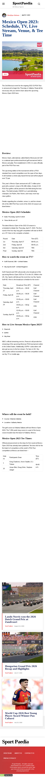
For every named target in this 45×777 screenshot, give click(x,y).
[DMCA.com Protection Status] (6, 776)
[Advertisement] (22, 123)
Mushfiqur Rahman (13, 15)
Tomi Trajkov (9, 626)
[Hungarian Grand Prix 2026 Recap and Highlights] (22, 647)
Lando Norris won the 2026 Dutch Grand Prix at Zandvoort (20, 619)
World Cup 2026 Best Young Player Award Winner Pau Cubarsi (21, 716)
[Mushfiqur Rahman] (4, 15)
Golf (5, 74)
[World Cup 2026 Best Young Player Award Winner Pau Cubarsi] (22, 694)
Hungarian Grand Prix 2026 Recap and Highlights (21, 667)
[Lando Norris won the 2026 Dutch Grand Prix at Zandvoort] (22, 597)
